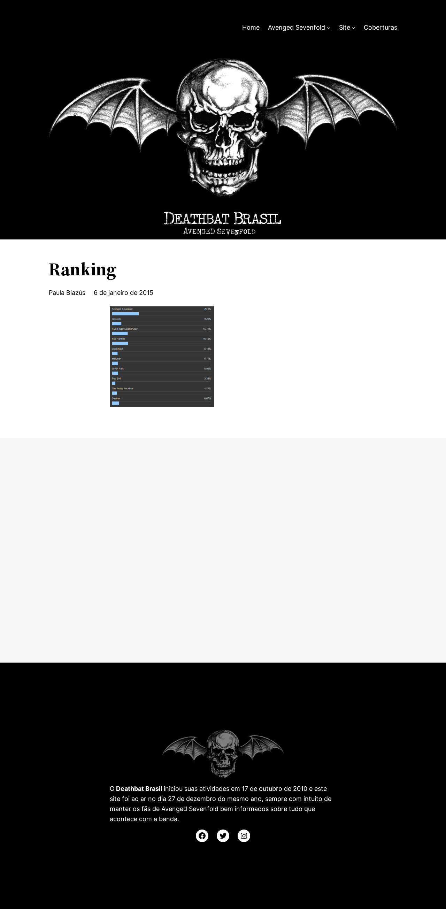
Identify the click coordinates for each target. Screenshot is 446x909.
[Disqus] (223, 548)
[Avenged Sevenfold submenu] (329, 28)
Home (251, 27)
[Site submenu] (353, 28)
